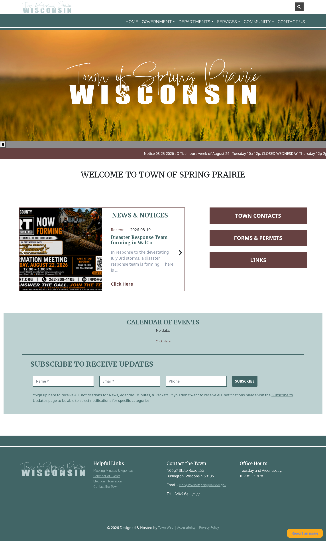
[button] (158, 22)
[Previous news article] (24, 253)
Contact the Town (105, 486)
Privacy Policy (209, 527)
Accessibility (186, 527)
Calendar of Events (106, 476)
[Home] (53, 7)
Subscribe (245, 381)
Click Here (122, 284)
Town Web (165, 527)
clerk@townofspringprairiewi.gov (202, 485)
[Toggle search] (299, 6)
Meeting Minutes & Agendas (113, 470)
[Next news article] (180, 253)
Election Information (107, 481)
